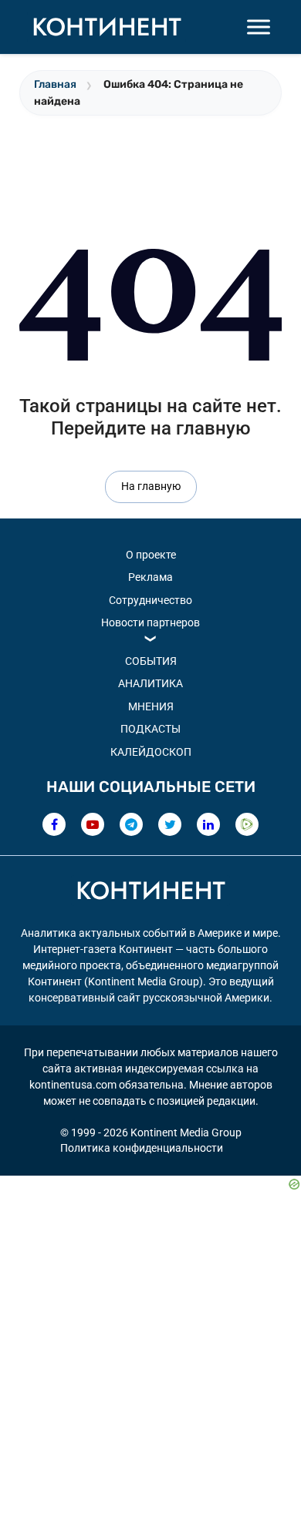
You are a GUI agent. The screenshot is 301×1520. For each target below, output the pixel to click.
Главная (55, 84)
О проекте (151, 555)
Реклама (150, 577)
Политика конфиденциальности (141, 1148)
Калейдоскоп (150, 752)
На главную (151, 486)
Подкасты (150, 729)
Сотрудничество (150, 600)
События (151, 661)
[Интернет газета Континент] (150, 893)
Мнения (151, 706)
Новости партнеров (150, 622)
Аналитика (150, 683)
